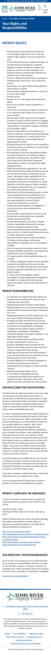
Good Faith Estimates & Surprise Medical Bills (26, 644)
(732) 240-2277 (27, 614)
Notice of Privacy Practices (14, 637)
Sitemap (7, 634)
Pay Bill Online (45, 11)
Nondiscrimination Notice (24, 640)
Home (4, 19)
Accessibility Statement (34, 637)
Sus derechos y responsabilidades (15, 576)
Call (39, 9)
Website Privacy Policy (36, 634)
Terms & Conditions (19, 634)
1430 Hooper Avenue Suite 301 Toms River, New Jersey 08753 (27, 1)
